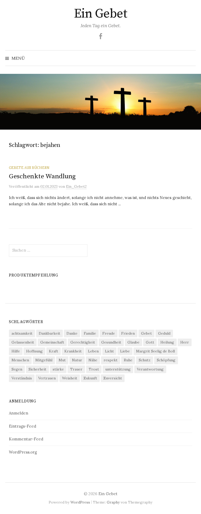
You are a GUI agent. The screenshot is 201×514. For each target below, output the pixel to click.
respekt (111, 360)
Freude (108, 333)
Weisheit (69, 378)
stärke (58, 369)
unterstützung (118, 369)
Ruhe (128, 360)
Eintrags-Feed (22, 426)
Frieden (128, 333)
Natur (77, 360)
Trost (94, 369)
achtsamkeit (22, 333)
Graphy (113, 502)
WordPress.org (23, 452)
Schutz (144, 360)
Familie (90, 333)
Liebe (125, 351)
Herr (184, 342)
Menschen (20, 360)
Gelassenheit (23, 342)
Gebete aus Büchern (29, 167)
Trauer (76, 369)
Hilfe (16, 351)
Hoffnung (34, 351)
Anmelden (18, 413)
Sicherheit (37, 369)
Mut (62, 360)
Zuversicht (112, 378)
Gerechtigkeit (82, 342)
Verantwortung (150, 369)
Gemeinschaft (52, 342)
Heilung (167, 342)
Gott (150, 342)
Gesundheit (111, 342)
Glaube (133, 342)
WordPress (80, 502)
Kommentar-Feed (26, 438)
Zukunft (90, 378)
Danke (71, 333)
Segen (17, 369)
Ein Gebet (100, 14)
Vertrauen (47, 378)
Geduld (164, 333)
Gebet (146, 333)
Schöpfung (166, 360)
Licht (109, 351)
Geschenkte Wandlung (42, 176)
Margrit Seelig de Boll (155, 351)
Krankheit (73, 351)
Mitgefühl (43, 360)
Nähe (92, 360)
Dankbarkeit (49, 333)
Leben (93, 351)
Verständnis (22, 378)
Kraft (53, 351)
